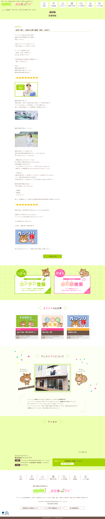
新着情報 (8, 9)
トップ (3, 9)
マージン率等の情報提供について (52, 508)
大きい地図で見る (82, 452)
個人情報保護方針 (74, 508)
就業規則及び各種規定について (31, 508)
